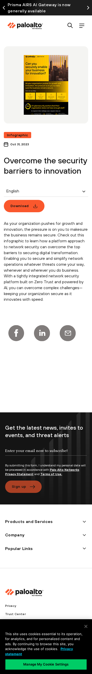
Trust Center (15, 614)
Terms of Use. (51, 474)
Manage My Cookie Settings (45, 664)
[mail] (68, 333)
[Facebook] (16, 333)
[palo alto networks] (25, 25)
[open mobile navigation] (81, 26)
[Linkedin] (42, 333)
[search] (70, 26)
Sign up (19, 486)
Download (19, 206)
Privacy (10, 606)
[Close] (85, 626)
